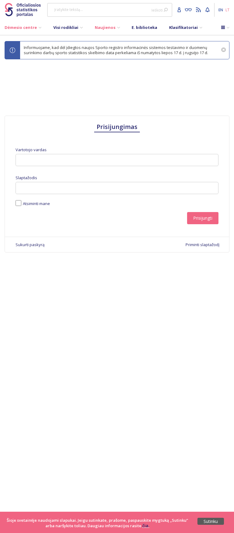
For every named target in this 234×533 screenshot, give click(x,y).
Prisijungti (202, 218)
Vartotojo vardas (31, 149)
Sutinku (211, 521)
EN (220, 9)
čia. (146, 525)
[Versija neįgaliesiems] (189, 9)
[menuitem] (23, 29)
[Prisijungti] (180, 9)
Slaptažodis (26, 177)
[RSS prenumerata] (199, 9)
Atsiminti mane (36, 203)
